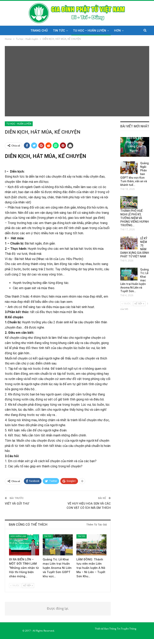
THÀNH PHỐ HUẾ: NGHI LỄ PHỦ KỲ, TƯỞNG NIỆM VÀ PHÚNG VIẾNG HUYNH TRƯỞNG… (134, 218)
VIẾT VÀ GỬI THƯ (17, 503)
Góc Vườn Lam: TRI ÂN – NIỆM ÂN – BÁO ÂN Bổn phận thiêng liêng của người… (135, 138)
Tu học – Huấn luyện (89, 30)
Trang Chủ (39, 30)
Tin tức (59, 30)
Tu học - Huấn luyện (18, 123)
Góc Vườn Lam (18, 536)
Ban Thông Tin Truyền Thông (120, 628)
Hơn (117, 30)
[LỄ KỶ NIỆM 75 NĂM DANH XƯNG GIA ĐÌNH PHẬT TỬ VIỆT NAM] (129, 243)
